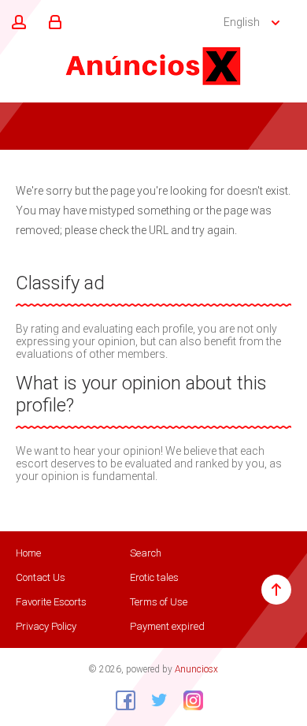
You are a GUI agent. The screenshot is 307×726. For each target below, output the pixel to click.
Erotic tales (154, 577)
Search (145, 553)
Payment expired (167, 626)
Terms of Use (158, 602)
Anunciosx (196, 669)
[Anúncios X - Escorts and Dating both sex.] (153, 65)
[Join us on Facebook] (119, 700)
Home (28, 553)
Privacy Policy (46, 626)
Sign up (16, 23)
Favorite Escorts (51, 602)
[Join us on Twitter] (153, 700)
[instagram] (187, 700)
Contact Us (40, 577)
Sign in (53, 23)
